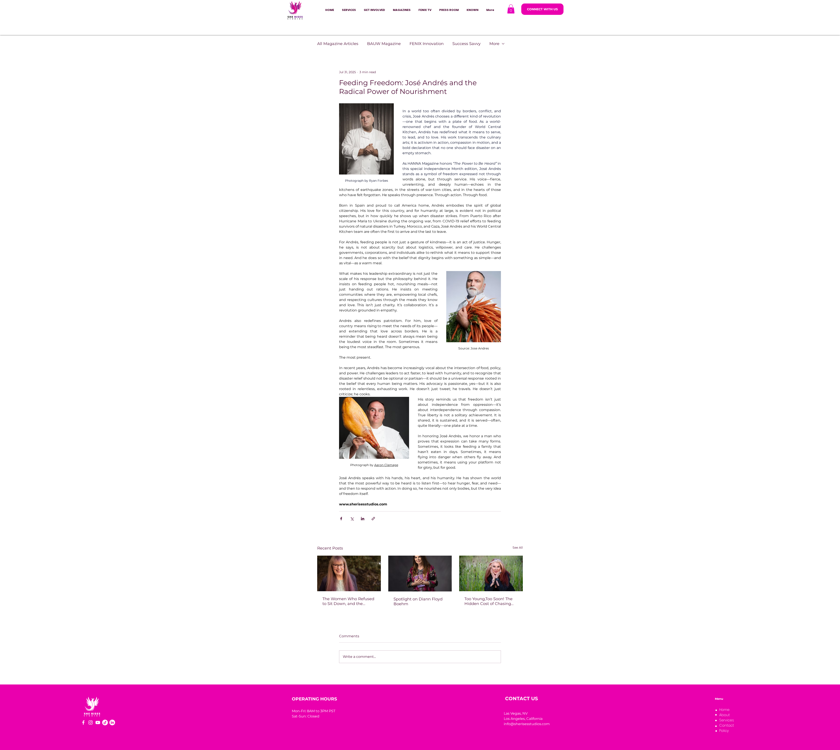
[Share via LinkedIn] (362, 519)
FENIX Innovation (427, 43)
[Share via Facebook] (341, 519)
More (494, 43)
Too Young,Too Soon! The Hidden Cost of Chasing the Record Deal (488, 601)
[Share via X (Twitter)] (352, 519)
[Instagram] (90, 722)
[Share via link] (373, 519)
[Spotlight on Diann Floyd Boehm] (420, 573)
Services (726, 720)
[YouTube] (98, 722)
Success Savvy (466, 43)
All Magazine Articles (337, 43)
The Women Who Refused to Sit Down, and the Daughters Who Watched (348, 601)
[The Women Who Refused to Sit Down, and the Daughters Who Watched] (349, 573)
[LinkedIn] (112, 722)
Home (724, 709)
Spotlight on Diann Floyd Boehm (418, 601)
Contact (726, 725)
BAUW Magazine (384, 43)
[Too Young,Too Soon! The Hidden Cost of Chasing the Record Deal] (491, 573)
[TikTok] (105, 722)
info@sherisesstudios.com (527, 724)
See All (518, 548)
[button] (374, 10)
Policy (724, 730)
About (724, 714)
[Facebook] (83, 722)
